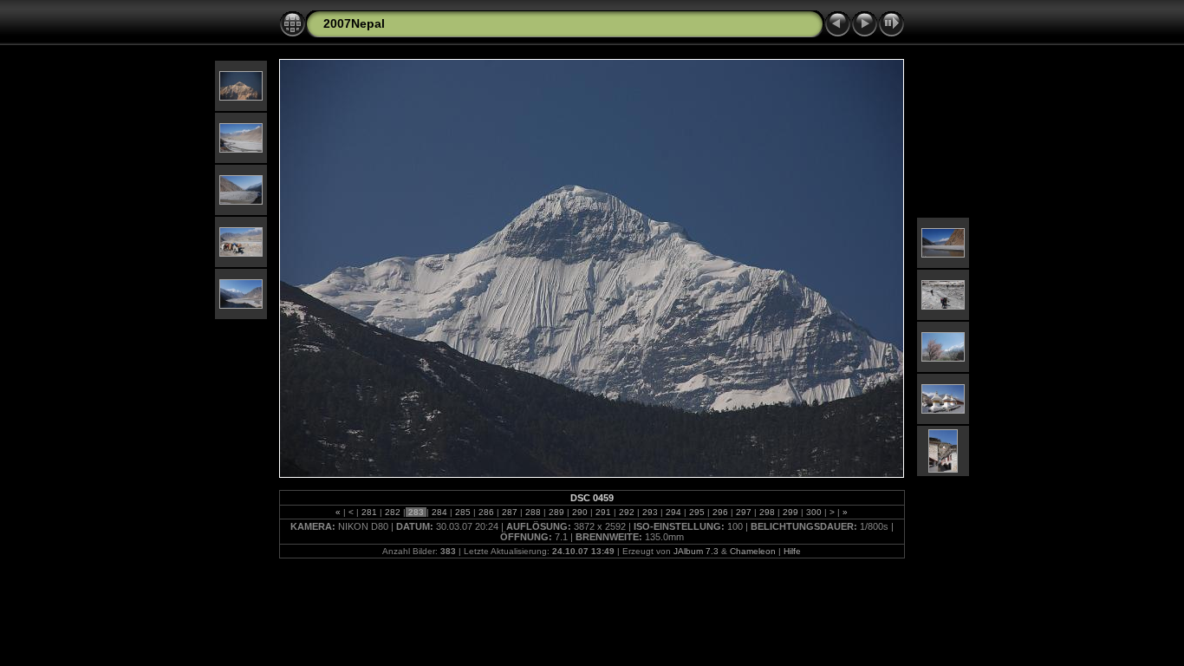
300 (813, 512)
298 (767, 512)
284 (439, 512)
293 (650, 512)
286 (486, 512)
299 (790, 512)
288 (533, 512)
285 (462, 512)
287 (509, 512)
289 (556, 512)
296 (720, 512)
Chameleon (753, 551)
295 (696, 512)
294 (673, 512)
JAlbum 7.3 (696, 551)
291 (603, 512)
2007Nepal (354, 23)
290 (579, 512)
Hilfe (792, 551)
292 (626, 512)
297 (743, 512)
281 (369, 512)
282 (392, 512)
